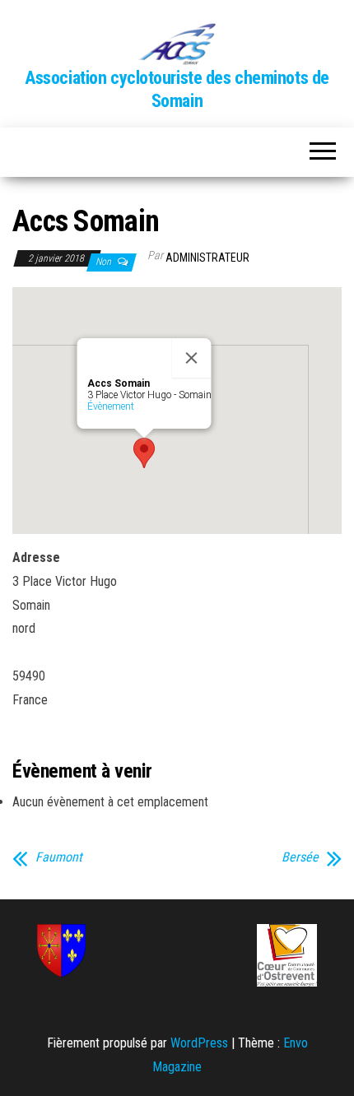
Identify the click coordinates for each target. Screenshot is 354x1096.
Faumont (58, 857)
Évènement (110, 406)
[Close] (192, 358)
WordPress (199, 1043)
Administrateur (207, 257)
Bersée (300, 857)
